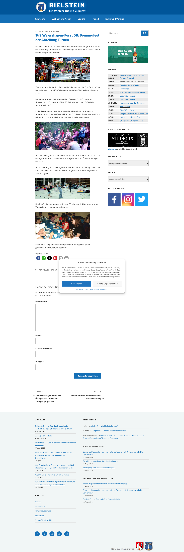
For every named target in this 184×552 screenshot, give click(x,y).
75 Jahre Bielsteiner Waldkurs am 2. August (52, 475)
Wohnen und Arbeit (61, 19)
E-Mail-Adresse (43, 348)
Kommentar (41, 301)
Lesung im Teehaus (128, 96)
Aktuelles (44, 270)
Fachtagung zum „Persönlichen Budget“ (99, 467)
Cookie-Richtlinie (82, 289)
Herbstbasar (125, 106)
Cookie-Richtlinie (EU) (43, 520)
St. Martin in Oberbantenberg (131, 121)
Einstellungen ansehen (107, 284)
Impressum (104, 289)
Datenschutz (94, 289)
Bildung (81, 19)
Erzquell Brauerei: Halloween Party (134, 114)
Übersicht (112, 149)
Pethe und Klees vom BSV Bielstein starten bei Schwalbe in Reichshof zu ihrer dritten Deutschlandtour (53, 455)
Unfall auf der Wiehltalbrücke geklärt (104, 426)
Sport (54, 270)
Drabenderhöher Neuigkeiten (98, 478)
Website (39, 362)
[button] (38, 258)
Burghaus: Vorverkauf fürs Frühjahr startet (109, 431)
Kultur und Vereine (114, 19)
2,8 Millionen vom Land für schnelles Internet (101, 461)
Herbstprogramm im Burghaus (132, 103)
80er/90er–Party (127, 110)
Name (38, 335)
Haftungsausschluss (43, 511)
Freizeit (95, 19)
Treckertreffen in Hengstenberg (132, 92)
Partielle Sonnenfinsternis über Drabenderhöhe (101, 499)
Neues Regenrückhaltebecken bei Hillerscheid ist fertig (105, 484)
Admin (56, 32)
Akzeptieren (76, 284)
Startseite (40, 19)
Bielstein (67, 5)
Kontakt (38, 501)
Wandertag (124, 89)
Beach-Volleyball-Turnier (129, 85)
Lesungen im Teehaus (43, 436)
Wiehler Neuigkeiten (93, 447)
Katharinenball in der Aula (130, 117)
